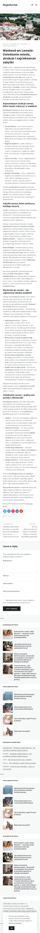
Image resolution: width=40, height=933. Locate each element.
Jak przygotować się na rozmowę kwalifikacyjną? (23, 708)
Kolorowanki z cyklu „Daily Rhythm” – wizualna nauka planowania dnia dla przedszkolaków (24, 634)
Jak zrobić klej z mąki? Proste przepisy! (25, 720)
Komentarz (7, 561)
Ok (12, 928)
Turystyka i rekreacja (10, 46)
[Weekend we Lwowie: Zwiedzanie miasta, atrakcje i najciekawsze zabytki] (3, 35)
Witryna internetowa (11, 591)
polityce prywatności (15, 923)
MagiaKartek (10, 4)
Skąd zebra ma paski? (22, 731)
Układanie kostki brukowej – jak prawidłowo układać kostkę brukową (24, 696)
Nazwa (6, 576)
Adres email (8, 583)
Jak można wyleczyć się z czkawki (19, 760)
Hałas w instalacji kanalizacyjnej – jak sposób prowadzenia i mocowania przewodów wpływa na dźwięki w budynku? (24, 658)
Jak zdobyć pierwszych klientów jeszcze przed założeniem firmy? (22, 646)
